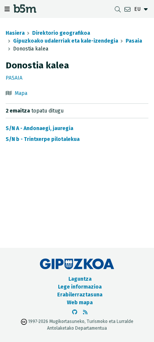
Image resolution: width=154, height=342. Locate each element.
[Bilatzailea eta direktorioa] (118, 9)
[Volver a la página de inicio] (24, 10)
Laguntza (80, 279)
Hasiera (15, 33)
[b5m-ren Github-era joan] (74, 312)
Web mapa (80, 302)
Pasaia (134, 41)
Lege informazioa (80, 287)
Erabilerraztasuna (79, 295)
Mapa (21, 93)
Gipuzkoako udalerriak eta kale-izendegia (65, 41)
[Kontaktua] (127, 9)
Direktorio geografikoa (61, 33)
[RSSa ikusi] (85, 312)
